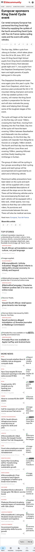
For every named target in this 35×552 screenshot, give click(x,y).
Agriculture (29, 6)
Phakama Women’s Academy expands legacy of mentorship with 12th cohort (13, 504)
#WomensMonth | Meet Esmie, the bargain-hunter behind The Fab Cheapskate (12, 438)
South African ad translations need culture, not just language (17, 249)
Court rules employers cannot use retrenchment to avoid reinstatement (12, 450)
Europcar (13, 217)
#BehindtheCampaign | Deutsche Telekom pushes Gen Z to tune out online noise (17, 287)
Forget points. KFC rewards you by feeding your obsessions (8, 387)
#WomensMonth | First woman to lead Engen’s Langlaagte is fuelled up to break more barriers (11, 478)
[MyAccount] (33, 2)
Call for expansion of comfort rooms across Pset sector (12, 410)
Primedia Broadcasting (8, 345)
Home (2, 6)
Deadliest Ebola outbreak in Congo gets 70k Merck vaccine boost (13, 492)
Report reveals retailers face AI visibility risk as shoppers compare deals (13, 361)
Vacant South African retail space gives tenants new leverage (16, 304)
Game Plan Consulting (7, 469)
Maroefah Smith (5, 484)
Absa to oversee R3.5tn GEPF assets (12, 400)
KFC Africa (4, 393)
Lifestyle (9, 6)
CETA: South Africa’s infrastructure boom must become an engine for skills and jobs (9, 423)
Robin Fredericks (5, 521)
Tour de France (23, 217)
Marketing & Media (18, 6)
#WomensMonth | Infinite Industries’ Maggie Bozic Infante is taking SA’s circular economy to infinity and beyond (17, 266)
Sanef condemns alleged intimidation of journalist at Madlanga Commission (17, 322)
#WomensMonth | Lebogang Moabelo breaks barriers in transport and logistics (12, 517)
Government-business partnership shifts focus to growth (11, 529)
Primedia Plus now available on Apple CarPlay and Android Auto (16, 341)
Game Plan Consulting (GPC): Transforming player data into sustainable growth (10, 464)
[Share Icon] (24, 366)
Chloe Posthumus (5, 442)
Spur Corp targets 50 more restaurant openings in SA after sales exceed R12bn (13, 374)
